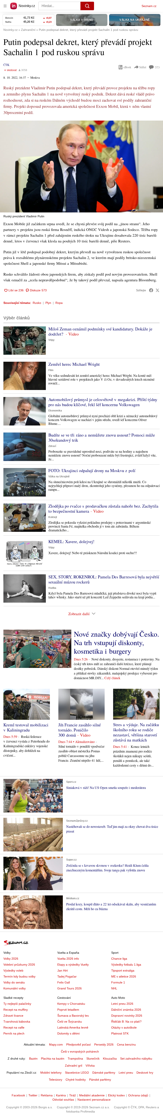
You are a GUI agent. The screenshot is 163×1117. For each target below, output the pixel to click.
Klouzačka (110, 1058)
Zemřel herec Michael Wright (74, 364)
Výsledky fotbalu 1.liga (126, 964)
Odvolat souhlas (63, 1099)
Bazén (33, 1058)
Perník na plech (13, 1033)
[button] (81, 166)
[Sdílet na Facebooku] (151, 290)
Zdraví (52, 446)
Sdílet (142, 67)
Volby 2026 (10, 958)
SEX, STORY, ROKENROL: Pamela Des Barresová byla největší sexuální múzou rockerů (103, 579)
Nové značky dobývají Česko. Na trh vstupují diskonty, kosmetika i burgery (116, 642)
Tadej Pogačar (67, 976)
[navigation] (5, 6)
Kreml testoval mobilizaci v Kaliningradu (25, 727)
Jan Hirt (62, 970)
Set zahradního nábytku (136, 1058)
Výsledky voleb (13, 970)
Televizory (55, 1079)
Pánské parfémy (100, 1079)
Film (50, 370)
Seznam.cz (149, 6)
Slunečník (93, 1058)
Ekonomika (55, 410)
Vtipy (51, 340)
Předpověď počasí (78, 1044)
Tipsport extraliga (122, 970)
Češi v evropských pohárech (80, 1051)
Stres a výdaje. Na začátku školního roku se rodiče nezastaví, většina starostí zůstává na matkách (136, 732)
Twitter (32, 1095)
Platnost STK (120, 1033)
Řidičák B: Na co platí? (126, 1021)
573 (157, 67)
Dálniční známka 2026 (126, 1009)
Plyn (48, 303)
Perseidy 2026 (104, 1044)
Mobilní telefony (51, 1072)
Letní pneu (126, 1072)
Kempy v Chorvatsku (71, 1003)
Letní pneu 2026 (122, 1003)
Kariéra (61, 1095)
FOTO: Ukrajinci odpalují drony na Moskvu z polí (91, 470)
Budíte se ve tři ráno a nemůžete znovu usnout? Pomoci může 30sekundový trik (101, 437)
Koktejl (52, 517)
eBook (127, 67)
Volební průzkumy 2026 (19, 964)
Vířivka (90, 1065)
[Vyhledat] (87, 6)
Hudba (52, 587)
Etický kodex (116, 1095)
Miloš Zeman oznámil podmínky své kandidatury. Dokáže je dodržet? (100, 331)
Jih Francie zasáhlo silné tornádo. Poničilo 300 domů (79, 730)
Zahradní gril (73, 1065)
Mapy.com (56, 1044)
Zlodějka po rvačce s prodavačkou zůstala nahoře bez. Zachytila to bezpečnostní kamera (103, 508)
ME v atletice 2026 (123, 976)
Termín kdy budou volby (19, 976)
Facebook (18, 1095)
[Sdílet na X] (157, 290)
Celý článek (112, 678)
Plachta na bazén (52, 1058)
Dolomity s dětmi (68, 1033)
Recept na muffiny (15, 1009)
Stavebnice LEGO (77, 1072)
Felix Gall (63, 982)
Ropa (59, 303)
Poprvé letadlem (68, 1009)
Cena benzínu (126, 1044)
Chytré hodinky (76, 1079)
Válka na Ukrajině (59, 476)
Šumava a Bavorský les (73, 1015)
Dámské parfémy (103, 1072)
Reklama (47, 1095)
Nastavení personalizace (94, 1099)
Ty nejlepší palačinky (17, 1003)
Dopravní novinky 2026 (126, 1015)
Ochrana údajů (138, 1095)
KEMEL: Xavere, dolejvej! (71, 541)
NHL (114, 988)
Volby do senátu (14, 982)
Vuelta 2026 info (68, 958)
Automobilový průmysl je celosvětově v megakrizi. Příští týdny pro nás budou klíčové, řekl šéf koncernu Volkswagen (102, 402)
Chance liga (119, 958)
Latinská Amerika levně (72, 1027)
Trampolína (75, 1058)
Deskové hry (144, 1072)
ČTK (6, 65)
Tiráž (72, 1095)
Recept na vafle (13, 1027)
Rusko (37, 303)
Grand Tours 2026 (69, 988)
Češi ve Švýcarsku (69, 1021)
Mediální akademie (92, 1095)
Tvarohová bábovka (16, 1021)
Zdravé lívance (13, 1015)
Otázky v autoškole (124, 1027)
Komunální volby (14, 988)
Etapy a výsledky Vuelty (73, 964)
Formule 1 (118, 982)
